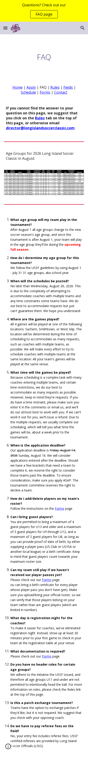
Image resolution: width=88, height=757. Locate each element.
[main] (44, 57)
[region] (44, 11)
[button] (5, 28)
